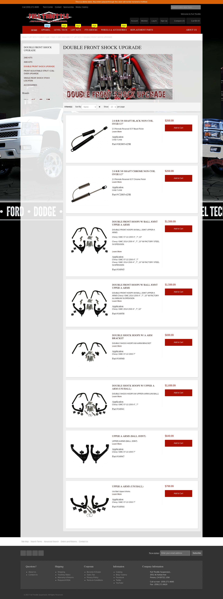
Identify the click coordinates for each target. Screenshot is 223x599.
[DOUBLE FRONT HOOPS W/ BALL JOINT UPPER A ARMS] (90, 240)
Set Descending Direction (99, 107)
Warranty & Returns (66, 577)
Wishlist (144, 21)
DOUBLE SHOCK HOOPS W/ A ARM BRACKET (132, 337)
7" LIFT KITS (76, 37)
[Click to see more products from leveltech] (33, 100)
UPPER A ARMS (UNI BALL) (127, 486)
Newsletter (154, 553)
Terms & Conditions (95, 580)
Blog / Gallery (121, 575)
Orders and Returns (69, 542)
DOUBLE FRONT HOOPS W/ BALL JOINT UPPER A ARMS (135, 223)
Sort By (78, 107)
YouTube (119, 583)
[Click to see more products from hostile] (26, 100)
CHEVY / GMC (44, 37)
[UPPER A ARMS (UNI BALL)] (90, 504)
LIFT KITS (33, 37)
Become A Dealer (94, 572)
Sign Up (164, 21)
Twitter (118, 580)
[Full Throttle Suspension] (48, 17)
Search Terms (36, 542)
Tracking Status (64, 575)
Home (24, 37)
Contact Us (83, 542)
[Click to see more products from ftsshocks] (48, 100)
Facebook (120, 577)
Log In (154, 21)
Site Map (25, 542)
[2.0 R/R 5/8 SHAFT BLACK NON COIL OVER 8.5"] (90, 139)
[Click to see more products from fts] (41, 100)
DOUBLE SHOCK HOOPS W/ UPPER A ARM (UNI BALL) (133, 387)
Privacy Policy (92, 577)
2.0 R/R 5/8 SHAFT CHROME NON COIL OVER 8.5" (133, 172)
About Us (32, 572)
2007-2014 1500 (64, 37)
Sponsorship (68, 7)
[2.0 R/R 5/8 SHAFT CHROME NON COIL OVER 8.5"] (90, 189)
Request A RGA (64, 580)
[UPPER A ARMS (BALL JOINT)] (90, 454)
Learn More (117, 132)
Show (106, 107)
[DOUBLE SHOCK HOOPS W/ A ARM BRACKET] (90, 353)
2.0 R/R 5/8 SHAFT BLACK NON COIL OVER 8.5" (132, 122)
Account (134, 21)
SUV (53, 37)
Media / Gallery (82, 7)
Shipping (61, 572)
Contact (58, 7)
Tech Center (48, 7)
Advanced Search (51, 542)
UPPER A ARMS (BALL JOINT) (129, 436)
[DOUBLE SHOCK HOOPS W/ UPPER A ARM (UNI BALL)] (90, 404)
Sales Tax (91, 575)
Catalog (119, 572)
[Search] (198, 7)
